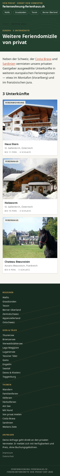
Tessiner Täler (10, 355)
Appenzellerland (11, 318)
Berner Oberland (50, 12)
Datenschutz (8, 456)
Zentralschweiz (11, 313)
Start (6, 24)
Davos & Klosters (11, 372)
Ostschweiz (9, 322)
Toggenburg (9, 376)
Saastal (6, 368)
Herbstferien (9, 401)
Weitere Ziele (10, 426)
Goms (6, 360)
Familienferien (10, 393)
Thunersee (8, 335)
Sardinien (9, 64)
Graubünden (20, 12)
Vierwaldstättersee (13, 343)
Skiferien (7, 397)
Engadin (7, 364)
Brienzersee (9, 339)
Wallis (7, 12)
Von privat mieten (12, 414)
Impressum (8, 452)
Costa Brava (43, 59)
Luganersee (9, 351)
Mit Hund (8, 410)
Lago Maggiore (11, 347)
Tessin (34, 12)
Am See (7, 406)
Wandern (7, 389)
